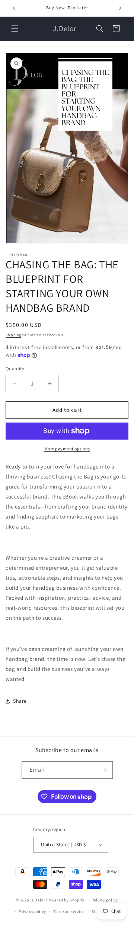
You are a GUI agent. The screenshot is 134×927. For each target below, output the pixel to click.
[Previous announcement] (14, 8)
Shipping (13, 334)
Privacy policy (32, 911)
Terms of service (68, 911)
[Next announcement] (120, 8)
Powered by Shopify (65, 900)
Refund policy (105, 900)
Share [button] (20, 701)
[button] (15, 28)
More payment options (67, 448)
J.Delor (38, 900)
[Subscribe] (104, 770)
